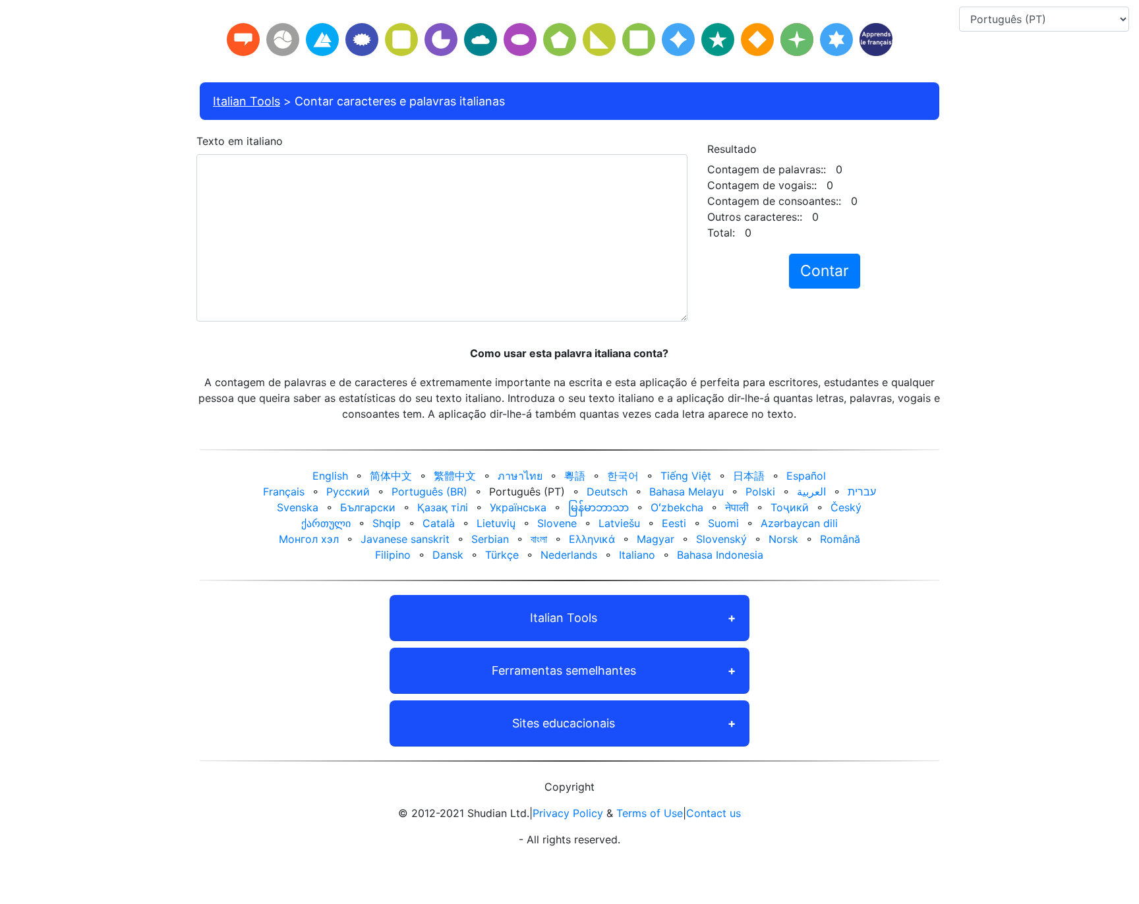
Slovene (557, 523)
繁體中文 (455, 475)
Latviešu (619, 523)
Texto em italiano (239, 141)
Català (439, 523)
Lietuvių (496, 523)
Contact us (713, 813)
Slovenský (721, 539)
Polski (760, 491)
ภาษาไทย (520, 475)
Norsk (783, 539)
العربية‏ (811, 491)
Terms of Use (649, 813)
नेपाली (737, 507)
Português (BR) (429, 491)
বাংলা (539, 539)
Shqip (386, 523)
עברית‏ (862, 491)
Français (284, 491)
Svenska (297, 507)
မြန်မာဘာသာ (598, 507)
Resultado (732, 148)
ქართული (326, 523)
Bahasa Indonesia (720, 554)
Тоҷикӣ (790, 507)
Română (840, 539)
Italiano (637, 554)
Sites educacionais (563, 723)
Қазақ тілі (442, 507)
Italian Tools (246, 101)
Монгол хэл (309, 539)
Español (806, 475)
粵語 (574, 475)
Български (367, 507)
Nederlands (568, 554)
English (330, 475)
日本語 (749, 475)
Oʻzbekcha (677, 507)
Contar (824, 271)
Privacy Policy (568, 813)
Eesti (674, 523)
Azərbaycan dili (799, 523)
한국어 (623, 475)
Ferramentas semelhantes (564, 670)
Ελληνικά (592, 539)
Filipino (393, 554)
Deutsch (607, 491)
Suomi (723, 523)
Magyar (655, 539)
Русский (348, 491)
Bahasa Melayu (686, 491)
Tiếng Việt (685, 475)
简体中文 (391, 475)
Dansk (447, 554)
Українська (518, 507)
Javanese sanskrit (405, 539)
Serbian (490, 539)
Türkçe (502, 554)
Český (846, 507)
